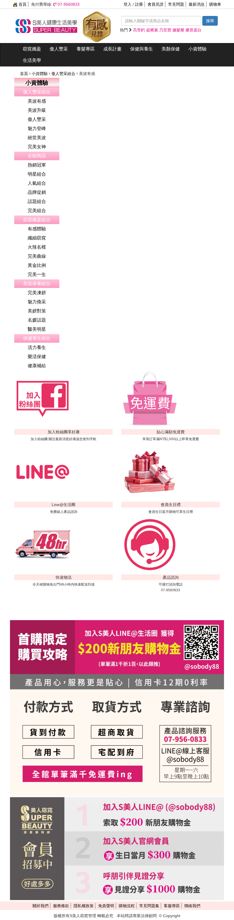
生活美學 (32, 60)
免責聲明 (106, 905)
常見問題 (176, 4)
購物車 (215, 4)
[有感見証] (96, 25)
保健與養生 (141, 48)
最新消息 (197, 4)
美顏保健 (171, 48)
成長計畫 (112, 48)
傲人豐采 (59, 48)
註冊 (139, 4)
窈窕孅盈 (32, 48)
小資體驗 (197, 48)
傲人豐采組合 (63, 73)
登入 (128, 4)
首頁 (22, 4)
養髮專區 (85, 48)
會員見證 (156, 4)
